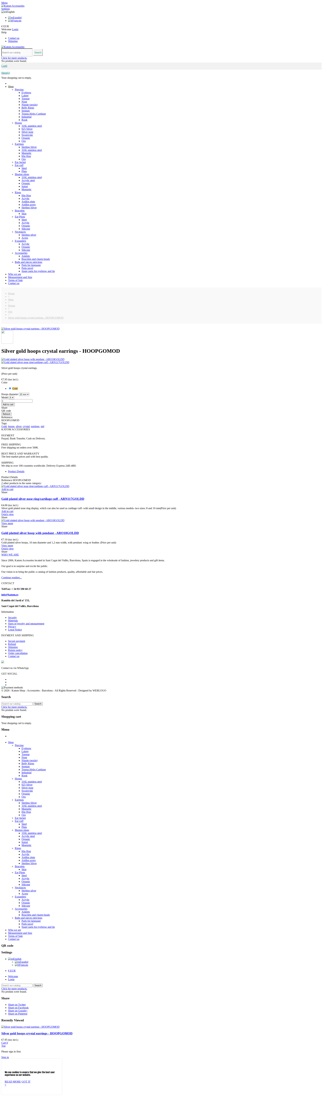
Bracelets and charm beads (36, 259)
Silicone (26, 228)
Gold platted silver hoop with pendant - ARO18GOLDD (40, 533)
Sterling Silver (29, 147)
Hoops (18, 122)
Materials (13, 620)
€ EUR (12, 970)
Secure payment (16, 641)
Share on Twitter (17, 1004)
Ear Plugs (20, 216)
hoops (11, 426)
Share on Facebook (18, 1007)
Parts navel (27, 268)
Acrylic (25, 198)
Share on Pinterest (17, 1013)
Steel (24, 168)
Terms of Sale (15, 280)
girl (42, 426)
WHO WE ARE (10, 554)
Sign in (5, 1057)
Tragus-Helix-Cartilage (34, 113)
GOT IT (26, 1081)
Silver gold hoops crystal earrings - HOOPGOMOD (37, 1033)
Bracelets (20, 210)
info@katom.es (9, 594)
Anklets (26, 256)
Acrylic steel (28, 180)
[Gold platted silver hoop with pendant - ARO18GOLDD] (161, 359)
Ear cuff (19, 165)
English (17, 958)
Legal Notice (15, 629)
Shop (11, 86)
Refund (12, 644)
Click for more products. (14, 57)
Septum (26, 110)
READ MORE (13, 1081)
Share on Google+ (18, 1010)
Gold (4, 426)
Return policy (15, 650)
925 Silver (27, 128)
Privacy (12, 626)
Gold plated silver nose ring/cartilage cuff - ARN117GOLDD (42, 499)
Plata (24, 171)
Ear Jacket (20, 162)
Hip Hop (26, 156)
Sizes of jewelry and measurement (26, 623)
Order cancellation (18, 653)
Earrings (19, 144)
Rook (24, 119)
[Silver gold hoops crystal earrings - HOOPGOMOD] (30, 328)
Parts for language (31, 265)
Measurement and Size (20, 277)
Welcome (13, 976)
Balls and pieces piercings (28, 262)
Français (16, 20)
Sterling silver (29, 234)
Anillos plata (28, 201)
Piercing (19, 89)
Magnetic (26, 153)
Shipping (13, 41)
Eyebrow (26, 92)
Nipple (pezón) (30, 104)
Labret (25, 95)
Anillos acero (29, 204)
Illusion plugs (22, 174)
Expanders (20, 240)
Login (11, 979)
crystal (26, 426)
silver (18, 426)
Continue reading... (11, 577)
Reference (7, 480)
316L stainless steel (32, 125)
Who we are (14, 274)
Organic (26, 138)
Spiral (25, 186)
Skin (24, 213)
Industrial (26, 116)
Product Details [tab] (16, 471)
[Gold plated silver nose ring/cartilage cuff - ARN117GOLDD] (161, 362)
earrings (35, 426)
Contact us (13, 38)
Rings (18, 192)
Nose (24, 101)
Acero (25, 237)
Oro (24, 141)
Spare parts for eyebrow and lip (38, 271)
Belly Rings (28, 107)
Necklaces (20, 231)
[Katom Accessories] (12, 5)
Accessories (21, 253)
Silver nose (27, 131)
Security (12, 617)
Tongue (26, 98)
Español (17, 17)
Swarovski (27, 135)
